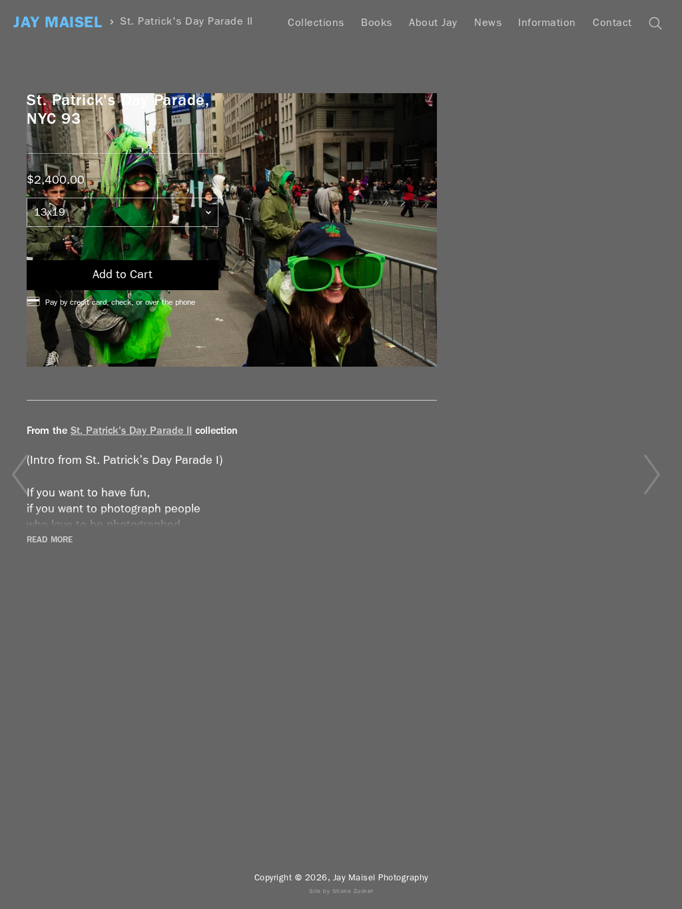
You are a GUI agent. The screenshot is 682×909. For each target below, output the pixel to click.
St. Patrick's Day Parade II (186, 21)
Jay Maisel (57, 22)
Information (547, 22)
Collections (316, 22)
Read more (50, 539)
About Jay (433, 22)
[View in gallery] (232, 230)
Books (376, 22)
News (488, 22)
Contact (612, 22)
